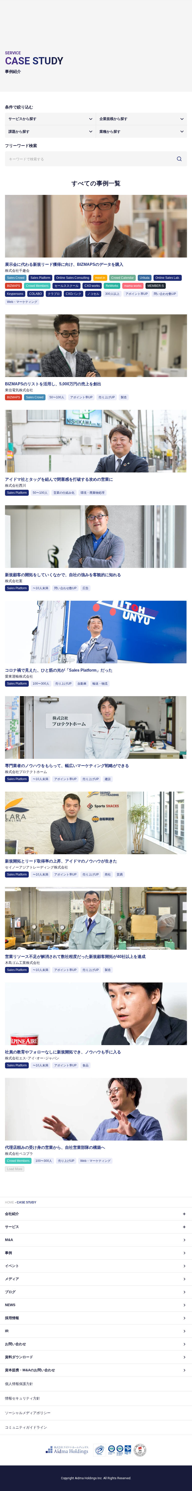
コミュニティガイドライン (26, 1427)
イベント (12, 1266)
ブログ (10, 1292)
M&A (9, 1240)
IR (6, 1331)
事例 (8, 1253)
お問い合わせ (15, 1344)
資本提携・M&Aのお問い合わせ (30, 1370)
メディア (12, 1279)
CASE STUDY (26, 1202)
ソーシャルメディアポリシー (27, 1413)
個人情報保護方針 (19, 1384)
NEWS (10, 1305)
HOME (9, 1202)
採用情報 (12, 1318)
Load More (14, 1169)
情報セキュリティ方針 (22, 1398)
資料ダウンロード (19, 1357)
